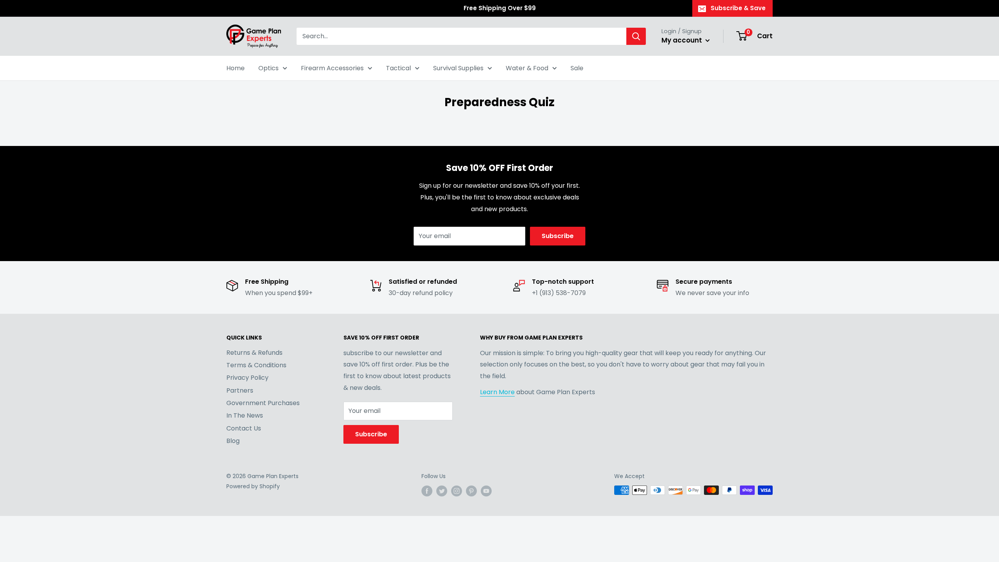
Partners (239, 390)
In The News (244, 415)
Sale (577, 68)
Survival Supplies (458, 68)
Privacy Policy (247, 377)
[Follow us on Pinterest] (471, 491)
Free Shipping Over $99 (500, 8)
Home (235, 68)
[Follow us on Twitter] (441, 491)
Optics (268, 68)
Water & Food (527, 68)
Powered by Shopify (253, 486)
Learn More (497, 392)
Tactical (398, 68)
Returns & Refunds (254, 352)
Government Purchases (263, 402)
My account (682, 40)
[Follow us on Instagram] (456, 491)
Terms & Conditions (256, 365)
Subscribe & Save (738, 8)
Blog (233, 440)
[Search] (636, 36)
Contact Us (243, 428)
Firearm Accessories (332, 68)
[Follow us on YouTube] (486, 491)
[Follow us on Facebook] (426, 491)
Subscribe (558, 235)
